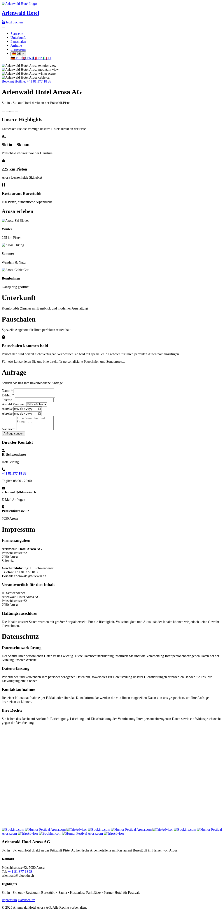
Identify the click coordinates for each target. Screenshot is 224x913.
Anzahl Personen (13, 404)
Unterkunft (18, 37)
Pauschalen (18, 41)
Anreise (7, 408)
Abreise (7, 413)
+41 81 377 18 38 (14, 473)
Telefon (7, 400)
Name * (7, 390)
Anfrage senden (13, 433)
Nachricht (8, 429)
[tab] (3, 111)
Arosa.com (58, 829)
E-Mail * (8, 395)
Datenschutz (26, 900)
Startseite (16, 33)
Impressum (18, 49)
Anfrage (16, 45)
